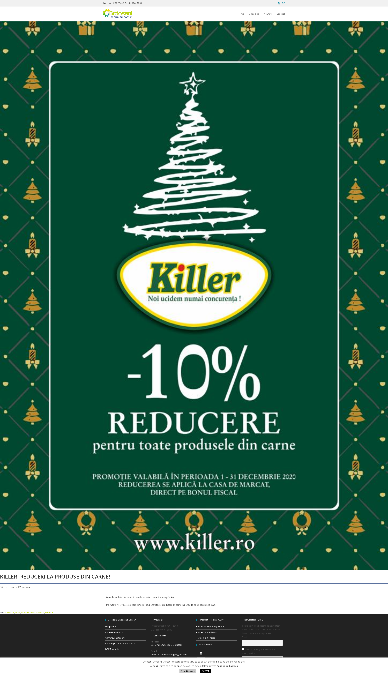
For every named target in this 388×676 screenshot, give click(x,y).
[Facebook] (201, 653)
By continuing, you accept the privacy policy (258, 651)
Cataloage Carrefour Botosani (120, 643)
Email (244, 637)
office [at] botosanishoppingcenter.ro (169, 654)
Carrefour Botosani (115, 637)
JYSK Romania (112, 649)
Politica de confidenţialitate (210, 626)
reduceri (49, 613)
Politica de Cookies (227, 665)
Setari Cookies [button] (188, 671)
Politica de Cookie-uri (206, 632)
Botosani (9, 613)
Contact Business (114, 632)
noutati (26, 587)
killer (17, 613)
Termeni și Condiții (205, 637)
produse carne (28, 613)
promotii (40, 613)
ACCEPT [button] (205, 671)
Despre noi (110, 626)
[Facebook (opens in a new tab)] (279, 3)
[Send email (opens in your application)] (283, 3)
